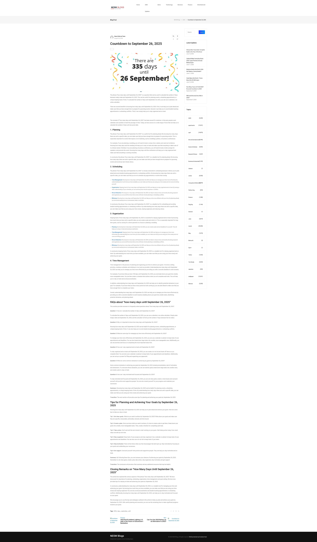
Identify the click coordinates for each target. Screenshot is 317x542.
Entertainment (201, 4)
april (195, 132)
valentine (195, 269)
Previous (122, 517)
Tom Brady (195, 262)
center (195, 175)
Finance (190, 4)
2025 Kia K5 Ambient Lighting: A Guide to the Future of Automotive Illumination (131, 521)
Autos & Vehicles (195, 147)
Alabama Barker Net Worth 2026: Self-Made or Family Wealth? (194, 70)
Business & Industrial (195, 161)
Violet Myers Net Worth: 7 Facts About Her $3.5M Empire (194, 79)
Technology (169, 4)
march (195, 226)
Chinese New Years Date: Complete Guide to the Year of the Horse (195, 51)
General (195, 211)
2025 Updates (147, 8)
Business (180, 4)
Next (165, 517)
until (129, 511)
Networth (195, 240)
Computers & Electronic (195, 183)
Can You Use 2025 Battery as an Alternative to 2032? (156, 520)
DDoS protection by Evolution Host (198, 537)
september (124, 511)
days (118, 511)
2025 (115, 511)
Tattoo (195, 255)
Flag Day (195, 204)
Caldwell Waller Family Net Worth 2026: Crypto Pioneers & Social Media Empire (194, 60)
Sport (195, 247)
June (195, 219)
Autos (159, 4)
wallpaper (195, 276)
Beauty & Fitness (195, 154)
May (195, 233)
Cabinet (195, 168)
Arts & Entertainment (195, 139)
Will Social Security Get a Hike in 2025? (194, 96)
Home (138, 4)
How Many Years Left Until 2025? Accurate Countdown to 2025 (195, 88)
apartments (195, 125)
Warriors (195, 283)
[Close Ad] (158, 541)
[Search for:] (193, 32)
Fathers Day (195, 190)
